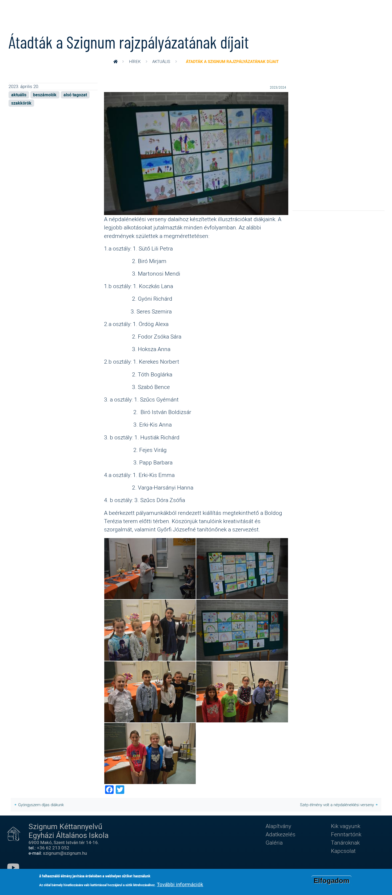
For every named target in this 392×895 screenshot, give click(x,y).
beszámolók (45, 95)
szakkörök (21, 103)
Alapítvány (278, 826)
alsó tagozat (75, 95)
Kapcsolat (343, 850)
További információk (180, 884)
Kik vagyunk (345, 826)
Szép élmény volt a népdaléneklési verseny (337, 804)
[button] (196, 153)
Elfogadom (331, 880)
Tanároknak (345, 842)
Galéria (274, 842)
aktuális (161, 61)
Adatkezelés (280, 834)
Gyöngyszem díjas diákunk (41, 804)
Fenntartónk (346, 834)
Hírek (135, 61)
